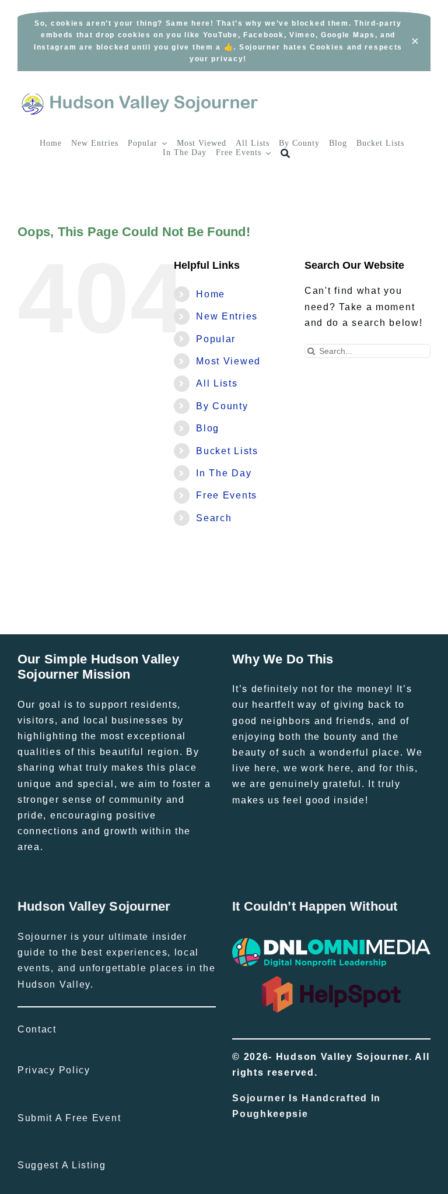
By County (222, 406)
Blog (207, 428)
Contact (37, 1029)
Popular (216, 339)
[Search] (285, 153)
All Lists (216, 383)
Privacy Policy (54, 1070)
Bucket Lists (227, 451)
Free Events (226, 495)
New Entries (227, 316)
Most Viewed (228, 361)
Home (210, 294)
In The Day (223, 473)
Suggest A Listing (62, 1165)
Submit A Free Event (69, 1118)
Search (214, 518)
